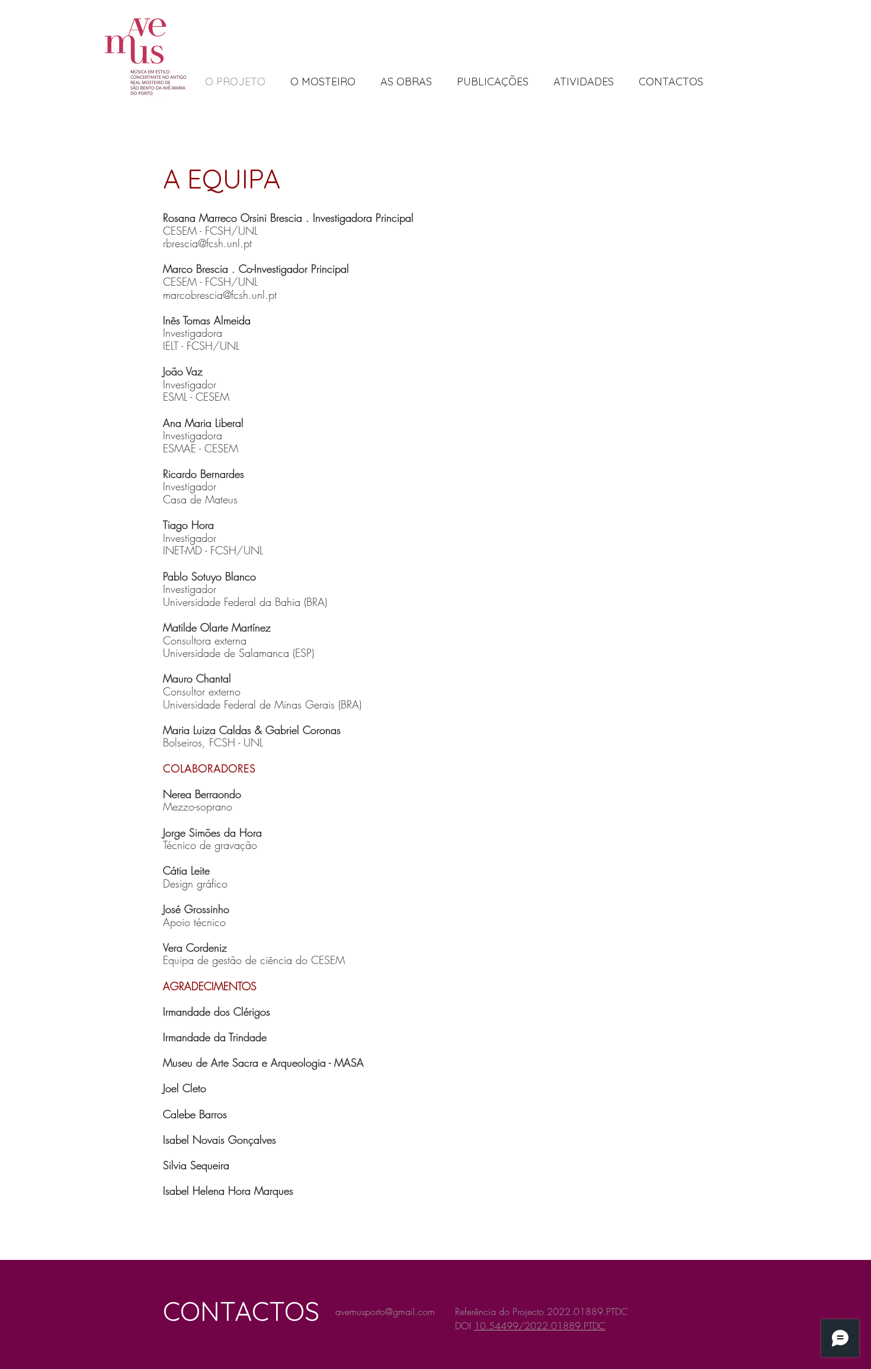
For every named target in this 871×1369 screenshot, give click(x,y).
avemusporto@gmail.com (385, 1311)
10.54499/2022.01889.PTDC (540, 1325)
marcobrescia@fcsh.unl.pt (220, 295)
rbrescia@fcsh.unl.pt (207, 243)
